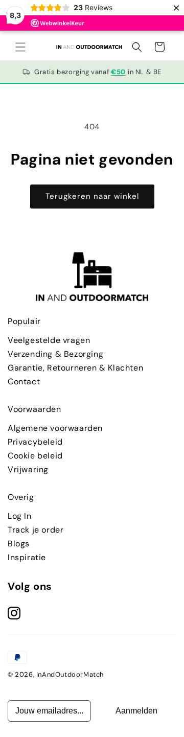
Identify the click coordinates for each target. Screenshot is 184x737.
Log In (20, 516)
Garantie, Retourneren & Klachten (75, 367)
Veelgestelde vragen (49, 340)
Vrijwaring (28, 469)
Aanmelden (136, 710)
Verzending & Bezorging (55, 354)
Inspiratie (27, 557)
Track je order (35, 529)
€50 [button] (118, 71)
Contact (24, 381)
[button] (20, 47)
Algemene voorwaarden (55, 428)
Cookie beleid (35, 455)
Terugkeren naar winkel (92, 196)
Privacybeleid (35, 441)
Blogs (19, 543)
